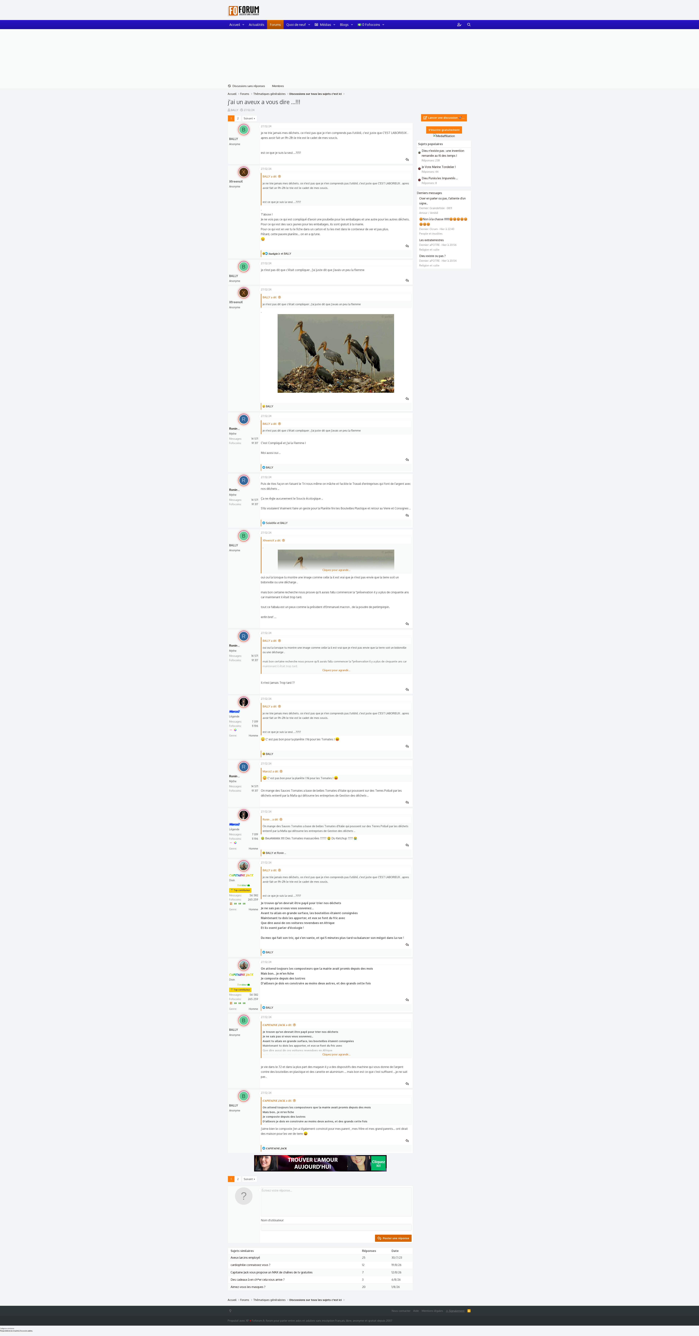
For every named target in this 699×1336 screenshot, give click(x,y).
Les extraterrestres (431, 240)
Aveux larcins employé (245, 1257)
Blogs (344, 25)
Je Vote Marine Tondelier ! (439, 167)
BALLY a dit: (270, 176)
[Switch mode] (231, 1311)
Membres (278, 86)
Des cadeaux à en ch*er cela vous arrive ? (258, 1279)
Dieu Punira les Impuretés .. (440, 178)
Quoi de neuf (296, 25)
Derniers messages (429, 193)
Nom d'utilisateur (272, 1220)
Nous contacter (401, 1311)
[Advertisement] (349, 56)
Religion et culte (429, 249)
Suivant (248, 118)
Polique (2, 1331)
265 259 (253, 899)
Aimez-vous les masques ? (248, 1287)
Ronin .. (234, 428)
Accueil (234, 25)
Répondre (408, 160)
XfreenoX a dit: (272, 540)
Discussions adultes (25, 1331)
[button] (243, 24)
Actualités (256, 25)
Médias (325, 25)
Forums (275, 25)
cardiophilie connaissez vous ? (250, 1265)
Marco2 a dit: (271, 771)
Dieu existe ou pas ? (432, 256)
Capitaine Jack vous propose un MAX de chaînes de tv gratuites (272, 1272)
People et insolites (431, 233)
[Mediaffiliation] (444, 136)
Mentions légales (432, 1311)
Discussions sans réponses (249, 86)
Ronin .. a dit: (270, 819)
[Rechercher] (468, 24)
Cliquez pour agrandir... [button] (336, 570)
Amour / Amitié (428, 213)
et (279, 253)
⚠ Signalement (455, 1311)
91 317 (255, 443)
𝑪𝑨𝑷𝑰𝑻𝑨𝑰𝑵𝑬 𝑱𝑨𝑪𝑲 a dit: (277, 1025)
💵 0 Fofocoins (369, 25)
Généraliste (8, 1331)
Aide (416, 1311)
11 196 (255, 725)
